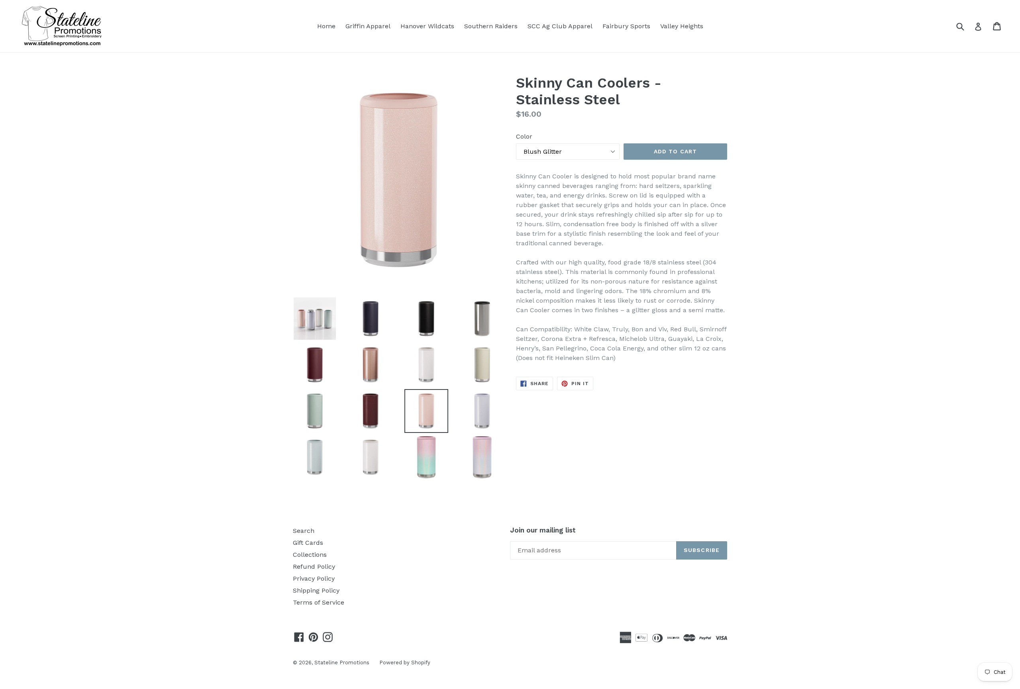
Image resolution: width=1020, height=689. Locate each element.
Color (524, 136)
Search (303, 530)
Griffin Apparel (367, 26)
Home (326, 26)
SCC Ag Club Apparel (560, 26)
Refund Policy (314, 566)
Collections (310, 554)
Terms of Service (318, 602)
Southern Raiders (491, 26)
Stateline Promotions (341, 663)
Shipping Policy (316, 590)
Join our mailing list (543, 530)
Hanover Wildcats (427, 26)
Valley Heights (681, 26)
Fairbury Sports (626, 26)
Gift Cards (308, 542)
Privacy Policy (314, 578)
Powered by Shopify (404, 663)
